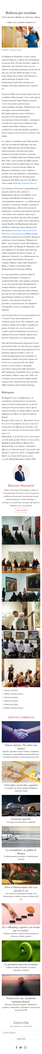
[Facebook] (16, 1047)
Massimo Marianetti (27, 22)
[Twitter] (20, 1047)
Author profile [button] (21, 510)
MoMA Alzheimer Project (25, 183)
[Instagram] (25, 1047)
